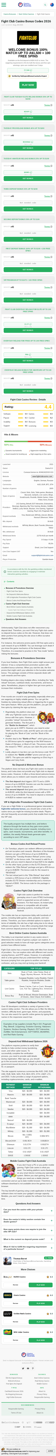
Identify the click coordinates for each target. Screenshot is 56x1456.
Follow (50, 1258)
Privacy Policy (42, 1394)
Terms (47, 105)
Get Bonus (28, 118)
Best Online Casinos (42, 1378)
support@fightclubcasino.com (42, 555)
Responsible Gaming (42, 1397)
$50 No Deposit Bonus (14, 1378)
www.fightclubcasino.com (42, 476)
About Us (42, 1391)
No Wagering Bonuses (14, 1394)
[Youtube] (28, 1368)
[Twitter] (23, 1368)
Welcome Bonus (14, 1381)
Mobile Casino (42, 1384)
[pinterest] (33, 1368)
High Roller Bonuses (14, 1397)
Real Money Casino (42, 1381)
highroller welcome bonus (13, 809)
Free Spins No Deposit (14, 1384)
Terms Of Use (16, 1413)
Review (15, 1285)
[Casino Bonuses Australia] (24, 4)
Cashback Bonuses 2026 (14, 1391)
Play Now (28, 85)
